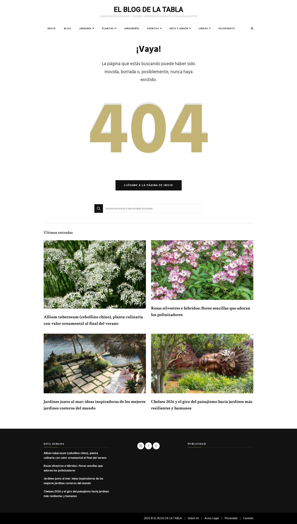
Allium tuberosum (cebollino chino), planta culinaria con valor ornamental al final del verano (75, 455)
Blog (67, 28)
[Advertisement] (220, 475)
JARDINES (85, 28)
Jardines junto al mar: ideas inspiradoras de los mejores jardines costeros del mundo (73, 481)
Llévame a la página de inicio (148, 185)
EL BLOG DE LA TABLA (148, 9)
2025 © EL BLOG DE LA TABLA (163, 518)
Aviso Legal (212, 518)
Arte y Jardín (178, 28)
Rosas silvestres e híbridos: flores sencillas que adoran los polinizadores (73, 468)
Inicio (51, 28)
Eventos (153, 28)
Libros (203, 28)
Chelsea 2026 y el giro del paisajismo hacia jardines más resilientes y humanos (76, 493)
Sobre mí (193, 518)
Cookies (248, 518)
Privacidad (231, 518)
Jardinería (131, 28)
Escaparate (226, 28)
